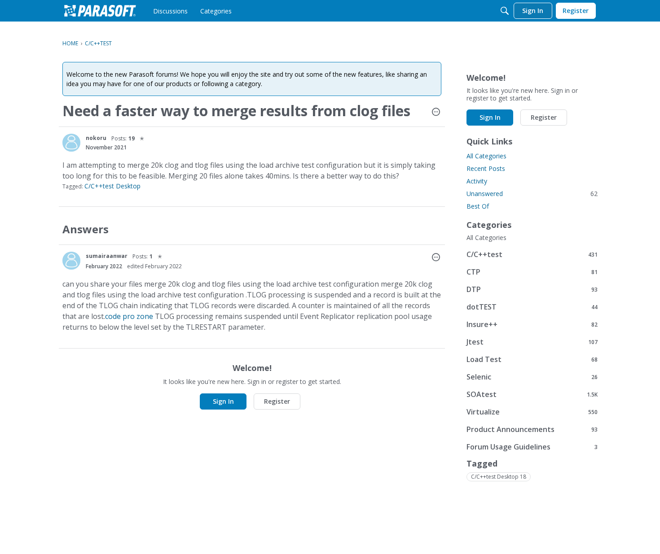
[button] (436, 112)
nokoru (96, 138)
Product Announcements (532, 429)
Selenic (532, 376)
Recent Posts (485, 168)
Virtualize (532, 411)
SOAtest (532, 394)
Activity (476, 181)
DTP (532, 289)
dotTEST (532, 306)
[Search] (505, 11)
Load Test (532, 359)
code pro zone (129, 316)
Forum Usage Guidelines (532, 446)
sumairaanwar (107, 256)
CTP (532, 271)
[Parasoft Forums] (100, 11)
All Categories (486, 156)
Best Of (477, 206)
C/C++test (532, 254)
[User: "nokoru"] (71, 143)
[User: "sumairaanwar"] (71, 261)
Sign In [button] (223, 401)
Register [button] (277, 401)
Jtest (532, 341)
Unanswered (532, 193)
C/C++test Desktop (112, 186)
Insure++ (532, 324)
